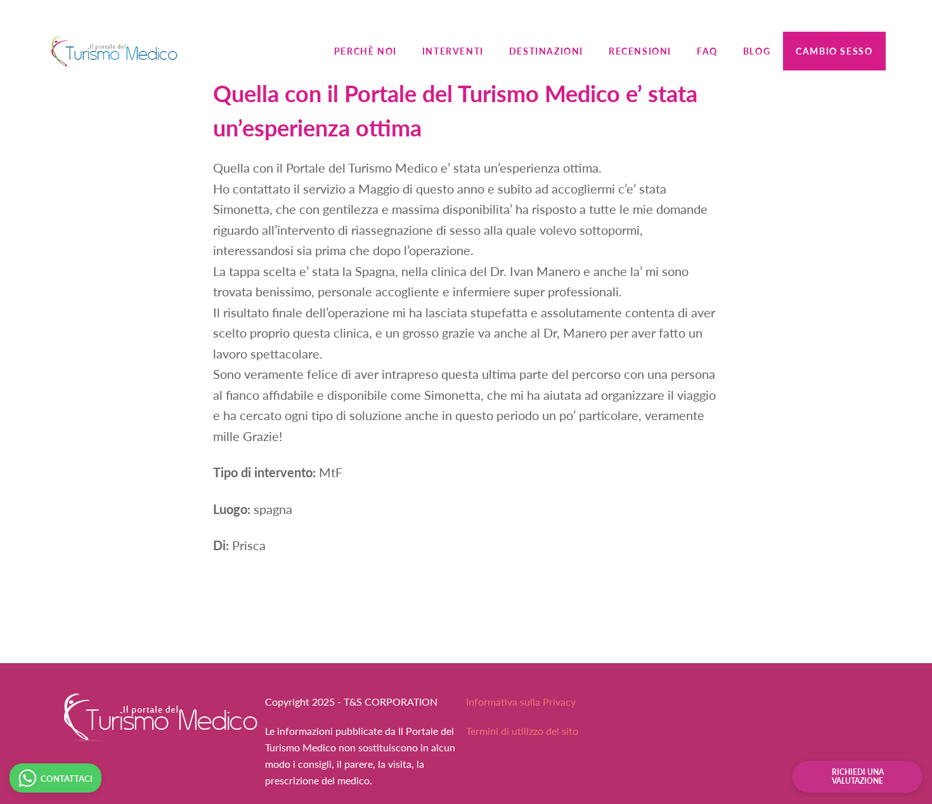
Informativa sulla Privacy (521, 701)
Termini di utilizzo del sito (522, 730)
